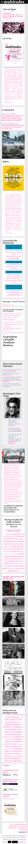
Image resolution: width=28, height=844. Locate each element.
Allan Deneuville (13, 117)
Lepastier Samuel (11, 568)
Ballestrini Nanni (8, 563)
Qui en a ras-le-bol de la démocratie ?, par (10, 114)
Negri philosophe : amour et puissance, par (15, 429)
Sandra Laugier (17, 119)
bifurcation (7, 756)
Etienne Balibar (16, 431)
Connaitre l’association (20, 824)
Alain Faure (20, 536)
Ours (11, 824)
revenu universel (9, 715)
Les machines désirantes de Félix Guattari (13, 324)
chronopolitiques (14, 758)
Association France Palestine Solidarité (12, 380)
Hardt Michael (6, 558)
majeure (6, 732)
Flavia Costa (7, 18)
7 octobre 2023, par (8, 373)
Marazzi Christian (13, 566)
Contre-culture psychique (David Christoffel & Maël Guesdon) (13, 541)
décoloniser (15, 717)
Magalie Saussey (13, 571)
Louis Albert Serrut (10, 374)
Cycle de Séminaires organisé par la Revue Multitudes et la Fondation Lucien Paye (14, 292)
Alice (15, 827)
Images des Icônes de (13, 577)
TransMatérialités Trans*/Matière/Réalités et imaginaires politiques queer (12, 328)
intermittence (7, 717)
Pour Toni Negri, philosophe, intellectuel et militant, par (13, 422)
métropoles (14, 746)
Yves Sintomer (14, 424)
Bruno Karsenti (10, 371)
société (16, 736)
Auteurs (17, 531)
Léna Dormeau (15, 551)
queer (19, 746)
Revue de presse (22, 826)
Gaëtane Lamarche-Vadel (12, 554)
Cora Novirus (17, 563)
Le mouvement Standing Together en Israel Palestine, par (12, 385)
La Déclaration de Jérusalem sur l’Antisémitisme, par (12, 377)
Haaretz (8, 387)
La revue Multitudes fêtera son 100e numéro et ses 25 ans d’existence (14, 266)
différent (8, 746)
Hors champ (18, 722)
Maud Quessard (17, 546)
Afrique (13, 722)
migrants (19, 724)
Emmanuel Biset (15, 16)
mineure (20, 756)
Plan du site (23, 829)
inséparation (19, 732)
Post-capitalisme (16, 749)
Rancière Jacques (8, 546)
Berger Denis (6, 551)
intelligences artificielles (11, 751)
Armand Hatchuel (15, 558)
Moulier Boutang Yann (9, 549)
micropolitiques (17, 739)
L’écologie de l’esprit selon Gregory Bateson (13, 322)
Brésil (18, 754)
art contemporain (16, 741)
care (21, 754)
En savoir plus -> (13, 86)
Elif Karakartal (8, 539)
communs (19, 729)
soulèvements (7, 749)
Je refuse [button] (15, 842)
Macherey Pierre (19, 534)
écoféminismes (20, 715)
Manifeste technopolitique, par (11, 14)
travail (21, 717)
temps (5, 744)
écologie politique (16, 734)
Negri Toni (20, 549)
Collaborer (10, 531)
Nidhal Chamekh (13, 536)
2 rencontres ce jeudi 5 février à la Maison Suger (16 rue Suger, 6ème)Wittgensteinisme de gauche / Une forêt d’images (13, 254)
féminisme (7, 734)
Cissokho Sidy (20, 568)
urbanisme (6, 758)
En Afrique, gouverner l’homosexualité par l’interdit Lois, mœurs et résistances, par (13, 126)
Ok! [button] (9, 842)
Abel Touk (8, 129)
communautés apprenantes (13, 761)
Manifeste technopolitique (9, 319)
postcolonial (12, 729)
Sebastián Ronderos (16, 556)
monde (22, 758)
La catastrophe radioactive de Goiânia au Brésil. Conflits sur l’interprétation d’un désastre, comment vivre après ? (12, 315)
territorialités (20, 744)
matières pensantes (10, 719)
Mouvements (13, 826)
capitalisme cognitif (10, 724)
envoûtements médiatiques (12, 727)
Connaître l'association (12, 530)
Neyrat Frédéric (8, 534)
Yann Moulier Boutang (12, 120)
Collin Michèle (20, 544)
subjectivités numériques (8, 736)
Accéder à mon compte (8, 304)
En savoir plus (21, 842)
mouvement (14, 756)
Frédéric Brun (5, 536)
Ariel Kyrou (6, 119)
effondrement (12, 744)
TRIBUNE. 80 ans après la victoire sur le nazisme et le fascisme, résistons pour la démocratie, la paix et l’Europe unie (14, 278)
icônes (13, 754)
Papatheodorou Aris (15, 561)
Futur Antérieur (22, 827)
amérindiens (7, 741)
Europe (12, 732)
